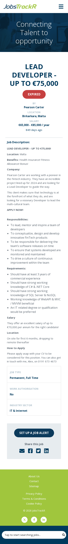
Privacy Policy (34, 493)
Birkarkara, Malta (34, 116)
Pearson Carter (34, 107)
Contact (34, 481)
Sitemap (34, 486)
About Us (34, 476)
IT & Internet (18, 410)
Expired (34, 94)
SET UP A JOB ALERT (34, 433)
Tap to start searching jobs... (22, 535)
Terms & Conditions (34, 498)
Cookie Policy (34, 503)
